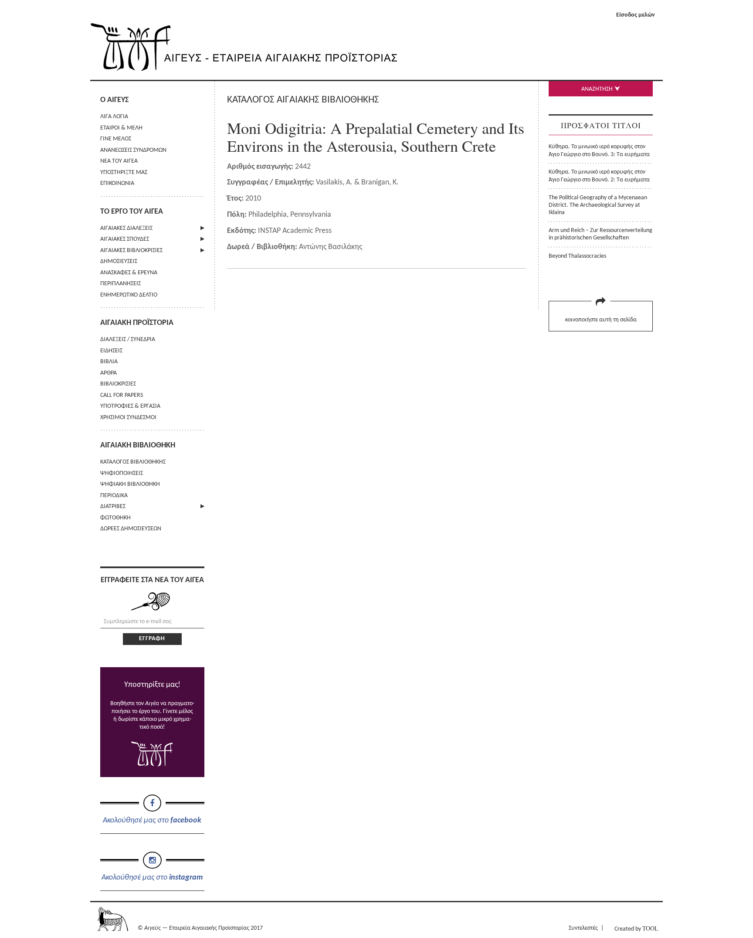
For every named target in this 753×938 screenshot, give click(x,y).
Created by (636, 928)
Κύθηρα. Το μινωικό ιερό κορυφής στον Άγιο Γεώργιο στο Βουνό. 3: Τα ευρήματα (599, 150)
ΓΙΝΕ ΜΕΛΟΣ (115, 139)
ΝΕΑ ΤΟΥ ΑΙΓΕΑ (119, 161)
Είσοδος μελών (635, 15)
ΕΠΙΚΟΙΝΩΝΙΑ (117, 183)
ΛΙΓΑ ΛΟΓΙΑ (114, 116)
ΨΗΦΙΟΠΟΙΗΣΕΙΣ (121, 473)
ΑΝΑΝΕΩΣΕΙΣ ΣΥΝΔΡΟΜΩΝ (133, 150)
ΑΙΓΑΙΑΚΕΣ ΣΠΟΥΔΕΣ (124, 239)
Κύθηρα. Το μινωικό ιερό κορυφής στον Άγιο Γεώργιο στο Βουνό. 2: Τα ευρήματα (599, 175)
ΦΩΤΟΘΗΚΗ (115, 518)
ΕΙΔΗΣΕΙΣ (111, 351)
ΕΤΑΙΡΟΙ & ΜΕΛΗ (121, 128)
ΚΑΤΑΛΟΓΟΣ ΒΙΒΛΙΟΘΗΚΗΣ (133, 462)
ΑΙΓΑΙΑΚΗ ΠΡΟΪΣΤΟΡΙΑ (136, 323)
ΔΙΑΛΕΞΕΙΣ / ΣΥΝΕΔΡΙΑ (127, 339)
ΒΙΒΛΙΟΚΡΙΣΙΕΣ (118, 384)
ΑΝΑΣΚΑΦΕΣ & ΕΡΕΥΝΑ (128, 273)
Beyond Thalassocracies (577, 256)
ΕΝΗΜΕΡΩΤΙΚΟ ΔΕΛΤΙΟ (128, 295)
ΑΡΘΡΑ (108, 373)
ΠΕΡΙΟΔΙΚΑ (114, 495)
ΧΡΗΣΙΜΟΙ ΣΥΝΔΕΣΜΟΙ (128, 417)
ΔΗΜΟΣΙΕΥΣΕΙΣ (118, 261)
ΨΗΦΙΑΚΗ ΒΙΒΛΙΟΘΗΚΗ (130, 484)
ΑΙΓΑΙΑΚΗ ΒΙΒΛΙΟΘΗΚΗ (137, 445)
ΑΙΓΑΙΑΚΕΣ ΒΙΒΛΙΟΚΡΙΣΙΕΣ (131, 250)
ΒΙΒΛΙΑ (109, 362)
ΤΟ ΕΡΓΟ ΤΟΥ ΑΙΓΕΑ (131, 212)
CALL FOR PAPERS (121, 395)
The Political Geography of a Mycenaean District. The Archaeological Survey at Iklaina (598, 205)
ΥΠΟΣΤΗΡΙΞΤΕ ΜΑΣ (123, 172)
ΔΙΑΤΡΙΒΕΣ (113, 506)
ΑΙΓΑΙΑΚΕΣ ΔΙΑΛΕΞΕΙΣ (126, 228)
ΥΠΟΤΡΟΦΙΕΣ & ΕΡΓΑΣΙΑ (130, 406)
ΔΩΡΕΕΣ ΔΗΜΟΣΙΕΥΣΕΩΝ (130, 529)
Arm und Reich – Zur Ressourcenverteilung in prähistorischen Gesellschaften (600, 234)
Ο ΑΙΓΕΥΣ (114, 100)
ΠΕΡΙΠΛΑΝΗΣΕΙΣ (120, 284)
